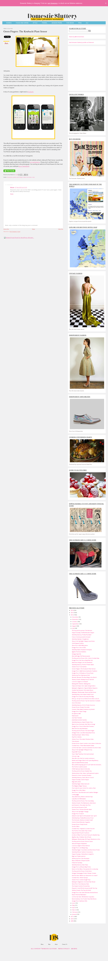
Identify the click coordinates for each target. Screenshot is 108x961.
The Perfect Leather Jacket (79, 767)
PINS (80, 23)
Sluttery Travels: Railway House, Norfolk (83, 679)
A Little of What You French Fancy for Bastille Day (85, 835)
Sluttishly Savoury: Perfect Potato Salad (83, 664)
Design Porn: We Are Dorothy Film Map (83, 696)
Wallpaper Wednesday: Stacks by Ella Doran (84, 692)
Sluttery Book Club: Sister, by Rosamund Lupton (85, 773)
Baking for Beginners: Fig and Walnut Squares (84, 688)
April (73, 907)
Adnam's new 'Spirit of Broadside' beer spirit (84, 816)
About (56, 944)
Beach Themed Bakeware (79, 894)
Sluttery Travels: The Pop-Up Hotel (81, 890)
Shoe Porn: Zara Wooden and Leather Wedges (85, 792)
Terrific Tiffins (75, 826)
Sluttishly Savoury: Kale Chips (80, 865)
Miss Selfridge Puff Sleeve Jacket (81, 656)
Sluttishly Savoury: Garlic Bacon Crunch (83, 777)
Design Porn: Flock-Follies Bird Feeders (83, 726)
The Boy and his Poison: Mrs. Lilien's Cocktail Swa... (86, 658)
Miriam (12, 187)
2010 (72, 919)
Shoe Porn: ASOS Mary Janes (80, 645)
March (74, 910)
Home (33, 229)
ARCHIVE (74, 948)
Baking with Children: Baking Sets (81, 683)
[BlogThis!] (21, 175)
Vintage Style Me (76, 654)
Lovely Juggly (75, 794)
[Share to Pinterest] (27, 175)
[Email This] (19, 175)
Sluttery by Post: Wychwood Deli (81, 675)
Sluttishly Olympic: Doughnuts (80, 639)
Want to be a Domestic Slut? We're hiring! (83, 724)
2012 (72, 615)
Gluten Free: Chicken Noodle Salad (82, 809)
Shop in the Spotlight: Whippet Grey (82, 750)
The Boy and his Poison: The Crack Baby (83, 801)
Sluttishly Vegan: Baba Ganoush (80, 784)
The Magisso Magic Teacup (79, 786)
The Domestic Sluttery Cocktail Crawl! (82, 820)
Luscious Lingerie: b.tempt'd (80, 681)
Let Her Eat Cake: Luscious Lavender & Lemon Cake (86, 747)
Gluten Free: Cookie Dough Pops (81, 879)
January (74, 914)
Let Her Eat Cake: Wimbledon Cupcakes (83, 897)
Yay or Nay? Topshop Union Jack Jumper (83, 754)
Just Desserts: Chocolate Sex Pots (81, 805)
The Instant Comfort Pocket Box (81, 886)
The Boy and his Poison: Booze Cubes (82, 841)
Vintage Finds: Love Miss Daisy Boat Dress (83, 732)
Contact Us (64, 944)
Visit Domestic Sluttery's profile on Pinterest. (81, 42)
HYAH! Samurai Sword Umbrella (81, 769)
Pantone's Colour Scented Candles (81, 775)
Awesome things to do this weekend (82, 662)
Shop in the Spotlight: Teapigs (80, 811)
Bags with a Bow (76, 781)
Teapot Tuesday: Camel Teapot (80, 779)
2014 (72, 610)
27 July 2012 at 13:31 (21, 187)
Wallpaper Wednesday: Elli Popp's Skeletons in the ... (86, 839)
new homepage (53, 3)
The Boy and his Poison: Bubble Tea (82, 771)
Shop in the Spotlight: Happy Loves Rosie (83, 641)
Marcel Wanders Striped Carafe (81, 860)
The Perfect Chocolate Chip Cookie (82, 830)
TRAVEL (44, 23)
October (74, 621)
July (73, 628)
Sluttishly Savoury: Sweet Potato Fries (82, 722)
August (74, 626)
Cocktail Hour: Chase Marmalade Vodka (83, 745)
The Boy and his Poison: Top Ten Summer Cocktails (86, 701)
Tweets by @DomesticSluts (76, 36)
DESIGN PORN (57, 23)
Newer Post (6, 229)
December (75, 617)
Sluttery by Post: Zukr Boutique (80, 858)
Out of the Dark (76, 703)
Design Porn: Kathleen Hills (79, 901)
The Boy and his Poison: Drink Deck (82, 871)
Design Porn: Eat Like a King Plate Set (82, 660)
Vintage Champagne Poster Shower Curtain (84, 873)
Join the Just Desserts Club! (79, 807)
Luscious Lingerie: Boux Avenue (81, 845)
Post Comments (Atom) (15, 231)
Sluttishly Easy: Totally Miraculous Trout (82, 818)
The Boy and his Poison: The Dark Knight (83, 730)
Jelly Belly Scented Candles (79, 720)
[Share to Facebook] (25, 175)
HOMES (8, 23)
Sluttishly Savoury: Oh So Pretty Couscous (83, 705)
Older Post (60, 229)
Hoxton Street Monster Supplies (81, 822)
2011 (72, 916)
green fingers (20, 177)
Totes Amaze (75, 741)
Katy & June (75, 715)
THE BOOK (70, 23)
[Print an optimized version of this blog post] (9, 172)
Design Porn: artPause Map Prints (81, 867)
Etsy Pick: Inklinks (77, 737)
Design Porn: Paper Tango (79, 711)
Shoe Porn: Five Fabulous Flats (80, 884)
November (75, 619)
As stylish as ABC (76, 713)
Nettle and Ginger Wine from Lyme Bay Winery (85, 760)
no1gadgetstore (35, 162)
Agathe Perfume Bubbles (79, 652)
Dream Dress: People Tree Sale (80, 707)
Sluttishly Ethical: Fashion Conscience (82, 852)
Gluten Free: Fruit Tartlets (79, 666)
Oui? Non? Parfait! (77, 718)
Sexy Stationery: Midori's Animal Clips (82, 796)
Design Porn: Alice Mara (78, 790)
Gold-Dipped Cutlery (78, 643)
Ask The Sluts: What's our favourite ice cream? (84, 875)
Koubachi (30, 92)
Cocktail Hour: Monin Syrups (80, 877)
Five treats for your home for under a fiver (84, 788)
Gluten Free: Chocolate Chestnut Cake (83, 739)
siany (33, 177)
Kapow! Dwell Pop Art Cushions (80, 833)
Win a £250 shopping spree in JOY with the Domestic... (87, 764)
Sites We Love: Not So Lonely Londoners (83, 758)
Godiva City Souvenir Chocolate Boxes (82, 690)
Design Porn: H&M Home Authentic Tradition (84, 671)
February (75, 912)
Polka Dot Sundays (77, 862)
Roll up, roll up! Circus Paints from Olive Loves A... (86, 698)
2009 (72, 921)
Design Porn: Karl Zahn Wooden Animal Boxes (85, 892)
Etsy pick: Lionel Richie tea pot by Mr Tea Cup (84, 888)
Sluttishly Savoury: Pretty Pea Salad (81, 634)
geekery (14, 177)
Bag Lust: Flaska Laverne (78, 856)
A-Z (87, 23)
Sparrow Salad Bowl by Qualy (80, 762)
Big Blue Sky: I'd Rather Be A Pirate (81, 837)
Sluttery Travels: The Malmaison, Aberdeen (84, 803)
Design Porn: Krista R (78, 813)
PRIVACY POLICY (64, 948)
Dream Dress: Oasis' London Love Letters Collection (86, 743)
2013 (72, 612)
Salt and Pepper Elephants (79, 843)
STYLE (35, 23)
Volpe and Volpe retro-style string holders (83, 686)
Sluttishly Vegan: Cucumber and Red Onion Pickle (86, 850)
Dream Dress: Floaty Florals (79, 824)
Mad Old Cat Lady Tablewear (80, 728)
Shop (49, 944)
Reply (11, 194)
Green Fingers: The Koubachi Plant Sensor (25, 31)
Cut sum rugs (75, 756)
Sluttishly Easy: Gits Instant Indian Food (82, 694)
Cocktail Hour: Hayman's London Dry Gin (83, 828)
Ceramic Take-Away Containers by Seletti (83, 709)
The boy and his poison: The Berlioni (82, 630)
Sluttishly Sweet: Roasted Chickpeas (82, 649)
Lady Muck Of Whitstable (79, 799)
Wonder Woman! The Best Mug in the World (84, 677)
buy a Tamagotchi (24, 166)
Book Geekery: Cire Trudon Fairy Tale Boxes (84, 899)
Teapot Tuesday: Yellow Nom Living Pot (83, 854)
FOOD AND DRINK (22, 23)
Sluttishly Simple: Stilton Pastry (80, 735)
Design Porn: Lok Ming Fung (80, 848)
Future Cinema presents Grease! (81, 637)
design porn (9, 177)
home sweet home (28, 177)
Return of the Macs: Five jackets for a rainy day (85, 869)
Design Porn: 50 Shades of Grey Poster (83, 673)
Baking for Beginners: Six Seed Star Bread (83, 882)
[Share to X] (23, 175)
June (73, 903)
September (75, 624)
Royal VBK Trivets (76, 752)
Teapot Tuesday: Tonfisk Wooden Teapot (83, 632)
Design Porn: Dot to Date (79, 647)
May (73, 905)
